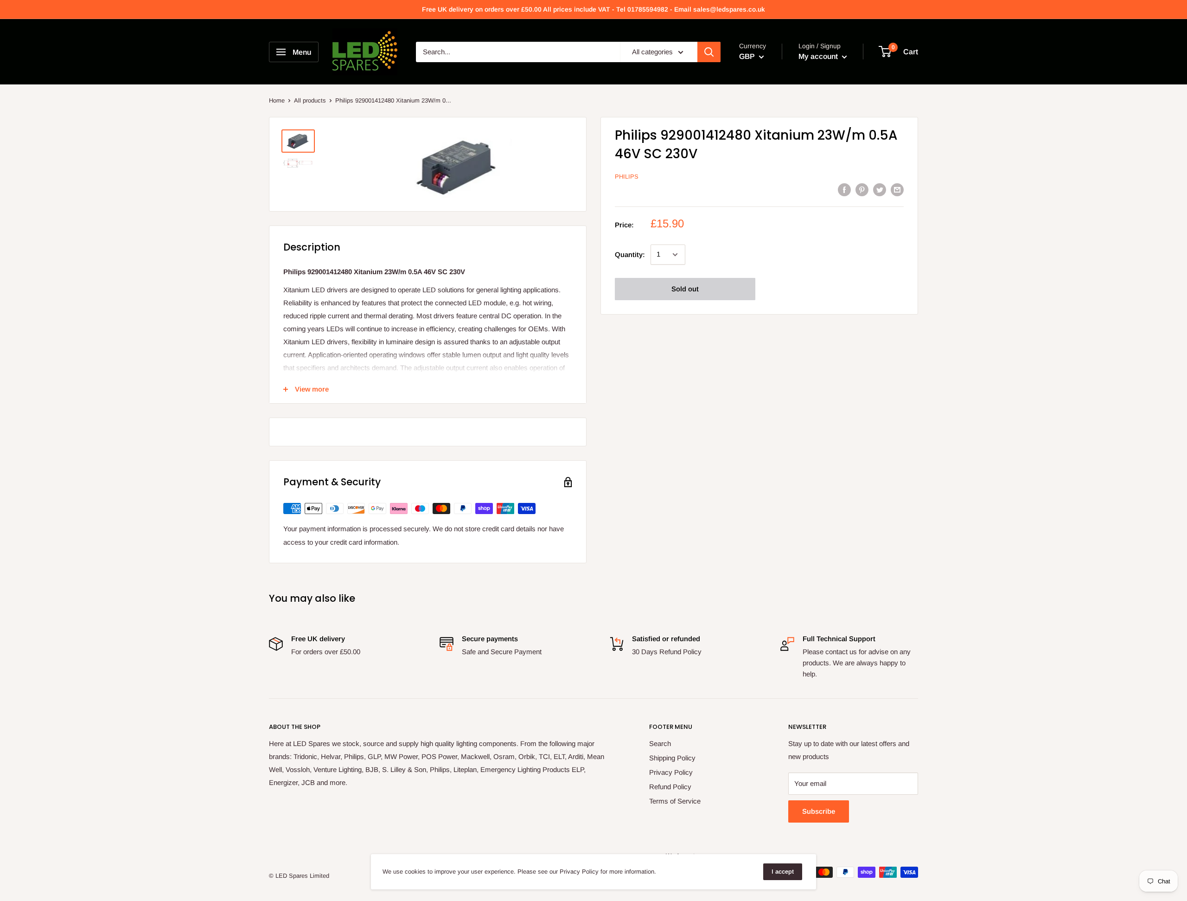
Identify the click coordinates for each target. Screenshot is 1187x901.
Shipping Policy (672, 758)
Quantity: (630, 254)
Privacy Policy (671, 772)
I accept (783, 871)
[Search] (709, 52)
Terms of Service (675, 801)
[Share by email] (897, 189)
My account (819, 56)
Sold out (685, 289)
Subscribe (818, 811)
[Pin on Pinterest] (861, 189)
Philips (626, 177)
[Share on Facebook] (844, 189)
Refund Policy (670, 787)
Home (277, 100)
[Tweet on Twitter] (879, 189)
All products (310, 100)
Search (660, 743)
